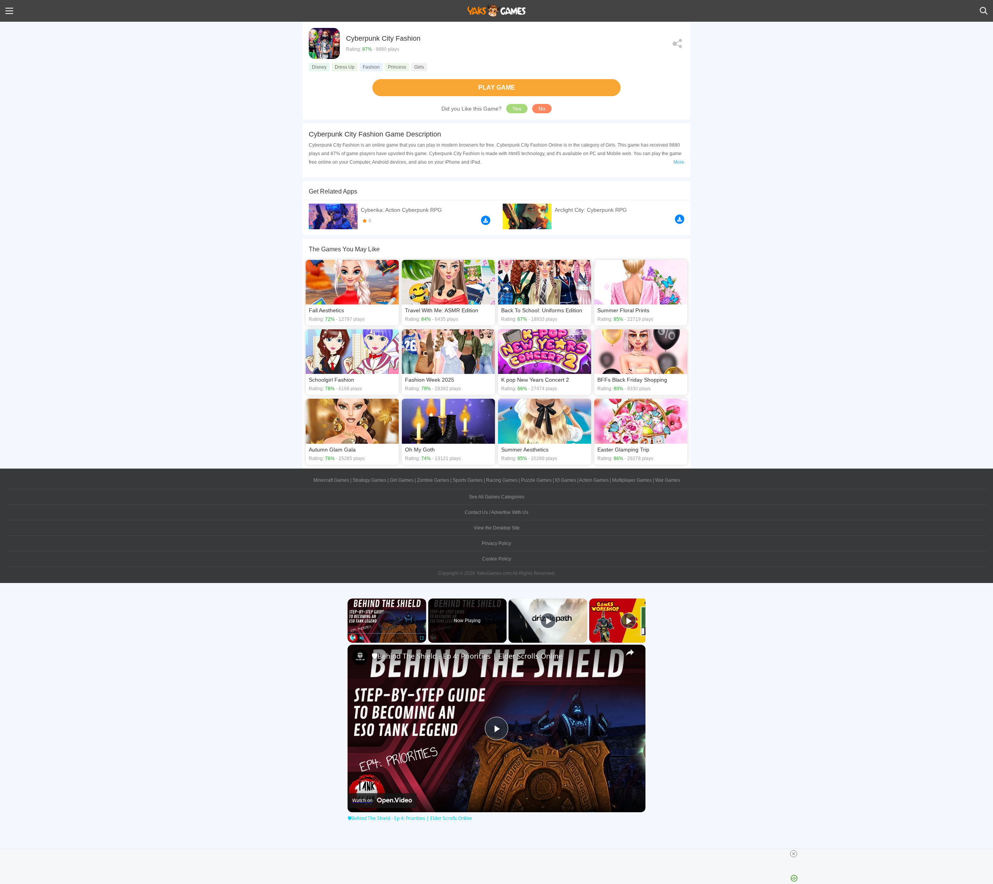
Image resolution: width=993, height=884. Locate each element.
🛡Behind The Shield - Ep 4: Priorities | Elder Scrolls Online (467, 656)
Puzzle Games (536, 480)
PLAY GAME (496, 87)
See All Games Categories (496, 497)
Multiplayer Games (632, 480)
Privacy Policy (496, 543)
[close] (793, 853)
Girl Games (401, 480)
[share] (630, 652)
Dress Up (345, 67)
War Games (667, 480)
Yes (516, 109)
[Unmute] (361, 638)
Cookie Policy (496, 559)
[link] (360, 657)
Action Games (594, 480)
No (541, 109)
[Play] (352, 638)
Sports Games (468, 480)
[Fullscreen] (421, 638)
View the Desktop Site (497, 528)
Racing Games (501, 480)
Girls (419, 67)
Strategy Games (369, 480)
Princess (397, 67)
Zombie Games (433, 480)
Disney (319, 67)
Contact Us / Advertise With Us (496, 512)
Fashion (371, 67)
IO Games (565, 480)
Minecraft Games (331, 480)
